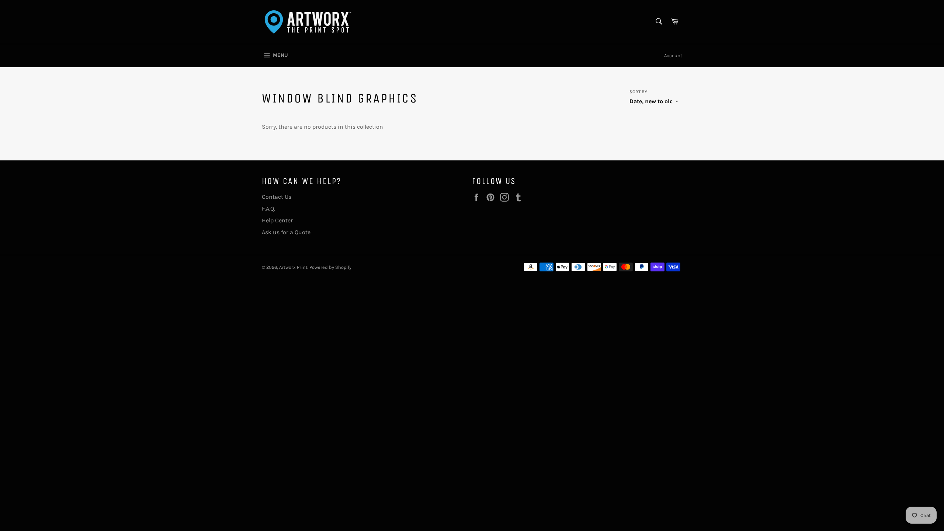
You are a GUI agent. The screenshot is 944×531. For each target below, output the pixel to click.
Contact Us (276, 196)
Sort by (638, 91)
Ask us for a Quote (286, 232)
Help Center (277, 220)
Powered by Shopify (330, 267)
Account (673, 55)
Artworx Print (293, 267)
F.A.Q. (268, 208)
